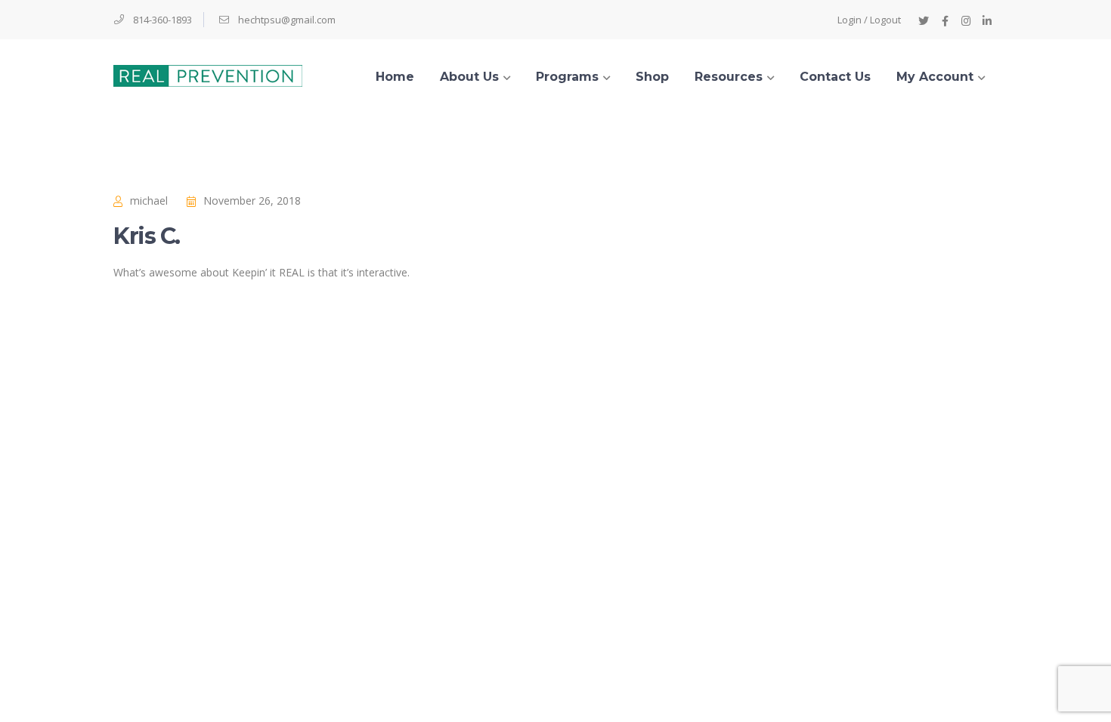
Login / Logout (869, 19)
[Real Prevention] (207, 74)
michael (149, 200)
